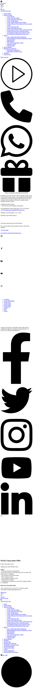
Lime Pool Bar (10, 45)
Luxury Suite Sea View (13, 26)
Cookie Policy (7, 303)
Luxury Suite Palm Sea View (14, 28)
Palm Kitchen (10, 41)
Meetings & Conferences (10, 48)
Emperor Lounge (11, 44)
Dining (5, 35)
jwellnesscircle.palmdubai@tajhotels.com (14, 210)
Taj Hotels (6, 299)
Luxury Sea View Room (13, 18)
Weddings (6, 53)
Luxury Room (10, 16)
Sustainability (7, 306)
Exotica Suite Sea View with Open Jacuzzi (18, 31)
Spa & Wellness (8, 47)
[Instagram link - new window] (13, 246)
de (3, 9)
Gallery (6, 308)
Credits (5, 311)
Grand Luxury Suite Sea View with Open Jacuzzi (19, 29)
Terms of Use (7, 302)
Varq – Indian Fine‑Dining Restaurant (16, 37)
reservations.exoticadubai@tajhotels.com (11, 233)
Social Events (7, 54)
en (1, 8)
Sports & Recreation (9, 646)
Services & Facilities (9, 647)
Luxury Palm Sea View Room (14, 19)
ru (2, 9)
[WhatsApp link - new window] (3, 5)
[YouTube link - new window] (13, 284)
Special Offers (7, 13)
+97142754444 (4, 230)
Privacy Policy (7, 305)
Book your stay (4, 57)
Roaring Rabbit (11, 40)
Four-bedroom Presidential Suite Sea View (18, 34)
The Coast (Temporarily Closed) (15, 42)
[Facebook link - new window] (13, 259)
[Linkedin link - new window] (13, 271)
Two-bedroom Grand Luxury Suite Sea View (18, 32)
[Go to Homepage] (6, 11)
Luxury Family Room (12, 21)
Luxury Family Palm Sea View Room (16, 22)
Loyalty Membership (9, 301)
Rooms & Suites (8, 15)
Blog (5, 309)
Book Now (3, 592)
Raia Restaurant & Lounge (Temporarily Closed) (19, 38)
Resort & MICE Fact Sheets (11, 652)
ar (1, 9)
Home (5, 604)
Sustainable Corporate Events (14, 51)
